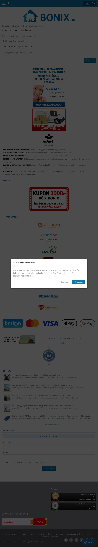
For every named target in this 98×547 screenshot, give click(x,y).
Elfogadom (79, 282)
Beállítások (65, 282)
